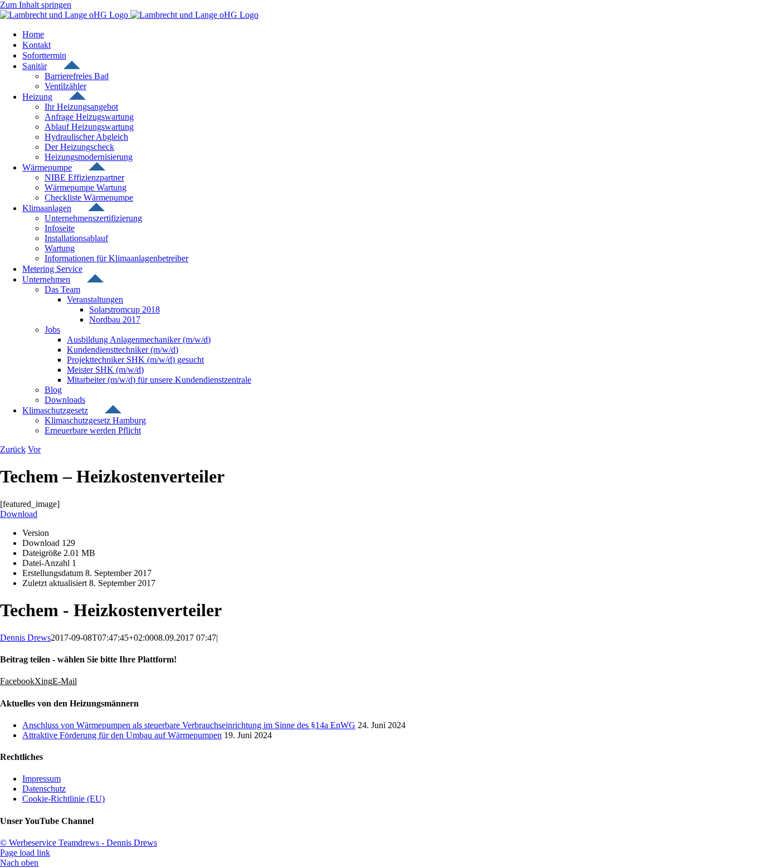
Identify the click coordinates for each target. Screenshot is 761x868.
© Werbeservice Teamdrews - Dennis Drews (78, 842)
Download (18, 514)
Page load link (25, 852)
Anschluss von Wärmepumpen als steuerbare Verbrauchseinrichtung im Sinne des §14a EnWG (188, 725)
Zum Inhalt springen (35, 4)
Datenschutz (44, 788)
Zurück (13, 449)
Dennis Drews (25, 637)
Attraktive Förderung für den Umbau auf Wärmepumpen (122, 735)
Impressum (41, 778)
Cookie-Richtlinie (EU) (63, 798)
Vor (34, 449)
